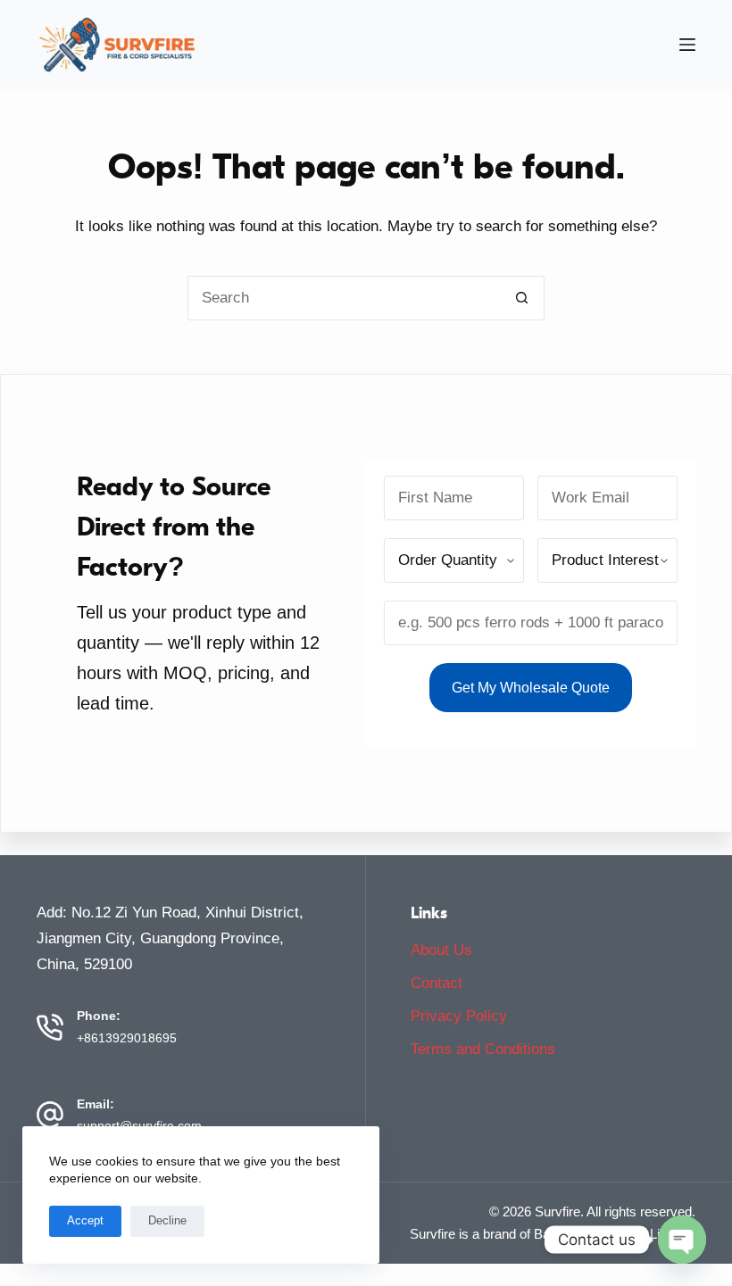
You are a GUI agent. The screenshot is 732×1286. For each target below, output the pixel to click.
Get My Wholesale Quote (531, 687)
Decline (167, 1220)
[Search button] (522, 298)
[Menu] (687, 45)
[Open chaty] (682, 1239)
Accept (85, 1220)
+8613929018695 (127, 1038)
